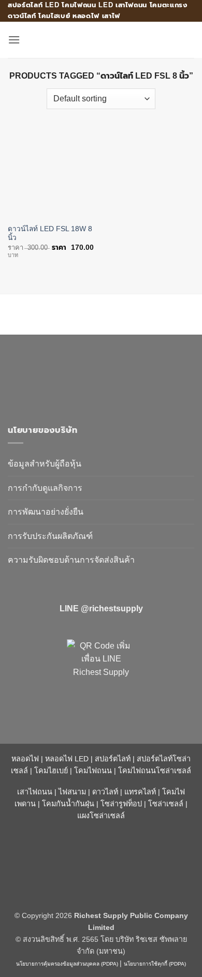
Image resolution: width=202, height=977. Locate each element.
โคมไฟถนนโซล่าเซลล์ (154, 770)
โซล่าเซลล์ (165, 804)
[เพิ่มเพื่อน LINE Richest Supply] (101, 673)
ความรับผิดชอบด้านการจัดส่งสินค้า (71, 559)
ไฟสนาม (72, 792)
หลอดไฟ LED (67, 759)
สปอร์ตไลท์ (113, 759)
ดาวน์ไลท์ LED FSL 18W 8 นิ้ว (50, 233)
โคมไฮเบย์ (51, 770)
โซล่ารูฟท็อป (121, 804)
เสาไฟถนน (34, 792)
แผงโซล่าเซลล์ (101, 815)
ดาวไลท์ (105, 792)
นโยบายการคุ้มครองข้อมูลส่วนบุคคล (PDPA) (67, 964)
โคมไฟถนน (93, 770)
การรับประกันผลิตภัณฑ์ (50, 536)
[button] (14, 39)
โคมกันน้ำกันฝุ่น (68, 804)
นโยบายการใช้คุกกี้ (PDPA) (155, 964)
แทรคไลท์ (140, 792)
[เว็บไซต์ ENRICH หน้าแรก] (96, 374)
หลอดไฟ (25, 759)
